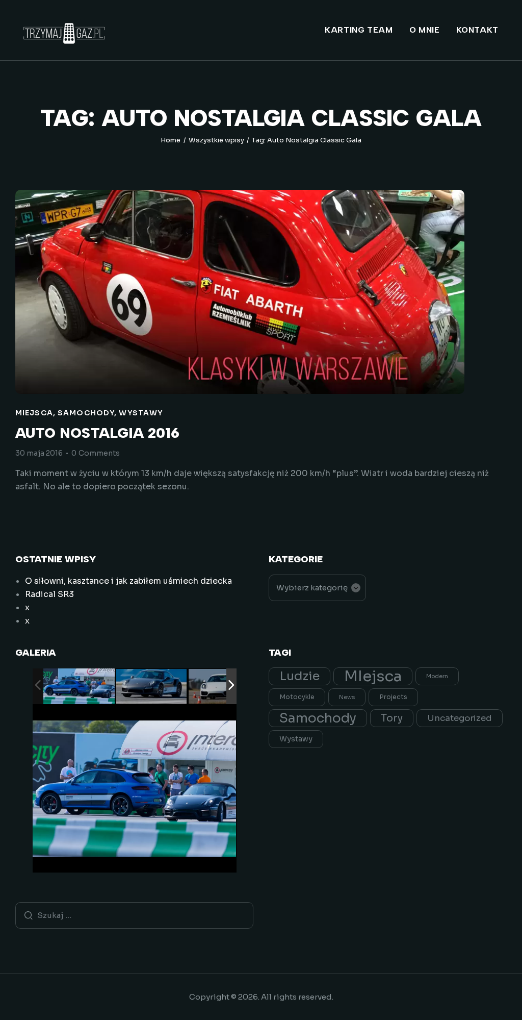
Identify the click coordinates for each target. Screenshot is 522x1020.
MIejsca (34, 412)
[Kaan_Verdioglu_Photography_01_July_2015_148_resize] (224, 687)
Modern (437, 676)
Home (170, 140)
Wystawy (141, 412)
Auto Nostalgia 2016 (97, 433)
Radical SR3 (49, 594)
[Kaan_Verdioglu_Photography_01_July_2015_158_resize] (152, 687)
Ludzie (299, 676)
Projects (393, 697)
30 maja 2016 (39, 453)
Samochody (86, 412)
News (347, 697)
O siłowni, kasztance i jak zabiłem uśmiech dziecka (128, 581)
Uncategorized (459, 718)
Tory (392, 718)
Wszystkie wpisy (216, 140)
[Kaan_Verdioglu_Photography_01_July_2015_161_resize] (79, 686)
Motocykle (297, 697)
